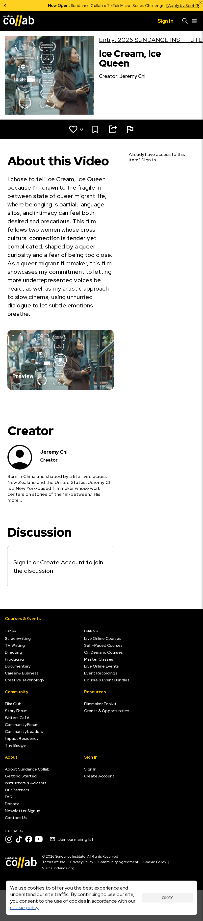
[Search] (185, 21)
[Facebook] (29, 839)
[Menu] (194, 21)
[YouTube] (39, 839)
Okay (167, 897)
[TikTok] (19, 839)
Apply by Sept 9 (161, 5)
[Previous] (5, 5)
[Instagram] (9, 839)
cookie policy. (24, 907)
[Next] (198, 5)
